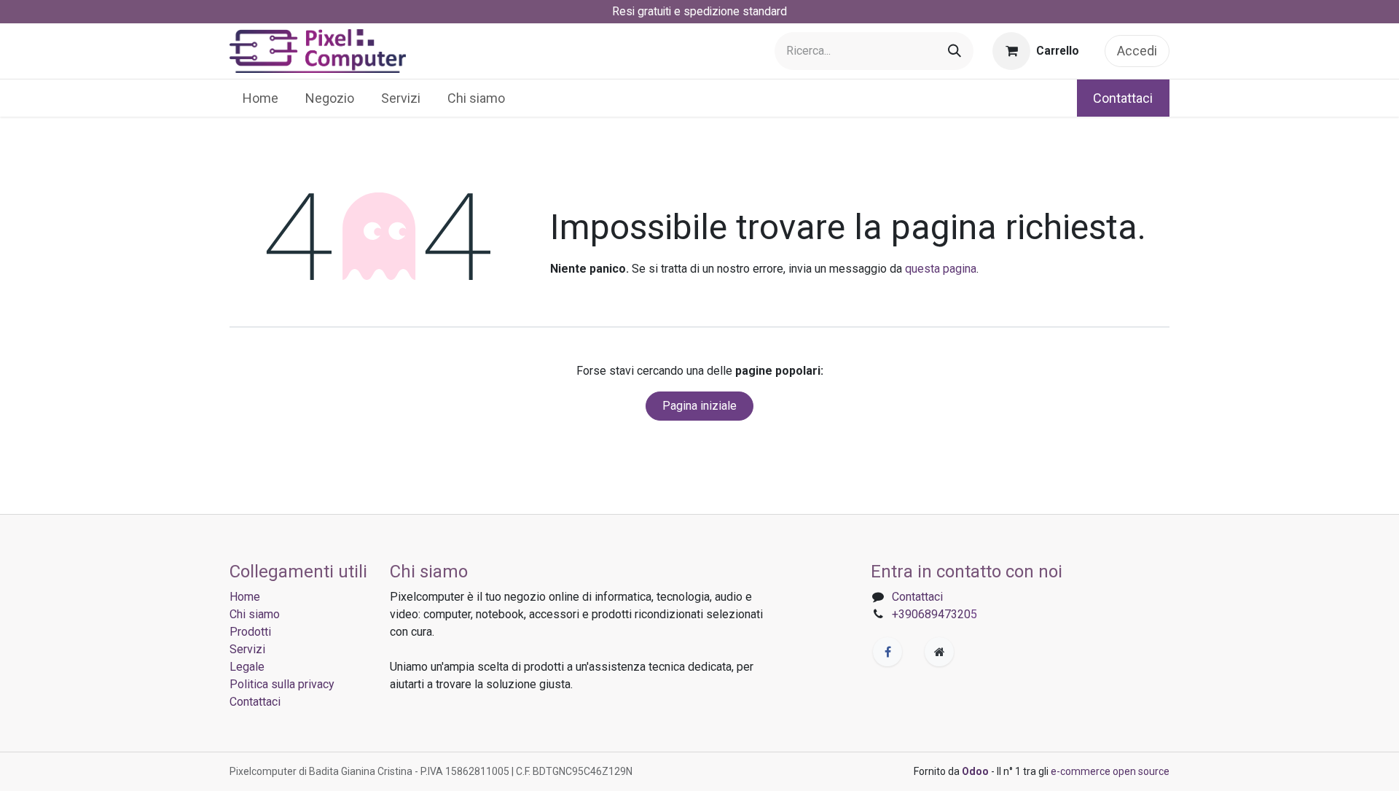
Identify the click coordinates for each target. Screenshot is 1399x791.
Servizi (247, 649)
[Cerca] (954, 51)
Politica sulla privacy (282, 684)
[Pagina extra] (939, 651)
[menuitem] (261, 98)
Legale (247, 667)
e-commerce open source (1110, 771)
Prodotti (250, 632)
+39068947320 (931, 614)
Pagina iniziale (699, 406)
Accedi (1137, 50)
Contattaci (1123, 98)
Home (245, 597)
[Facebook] (887, 651)
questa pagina (940, 269)
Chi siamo (255, 614)
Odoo (976, 771)
